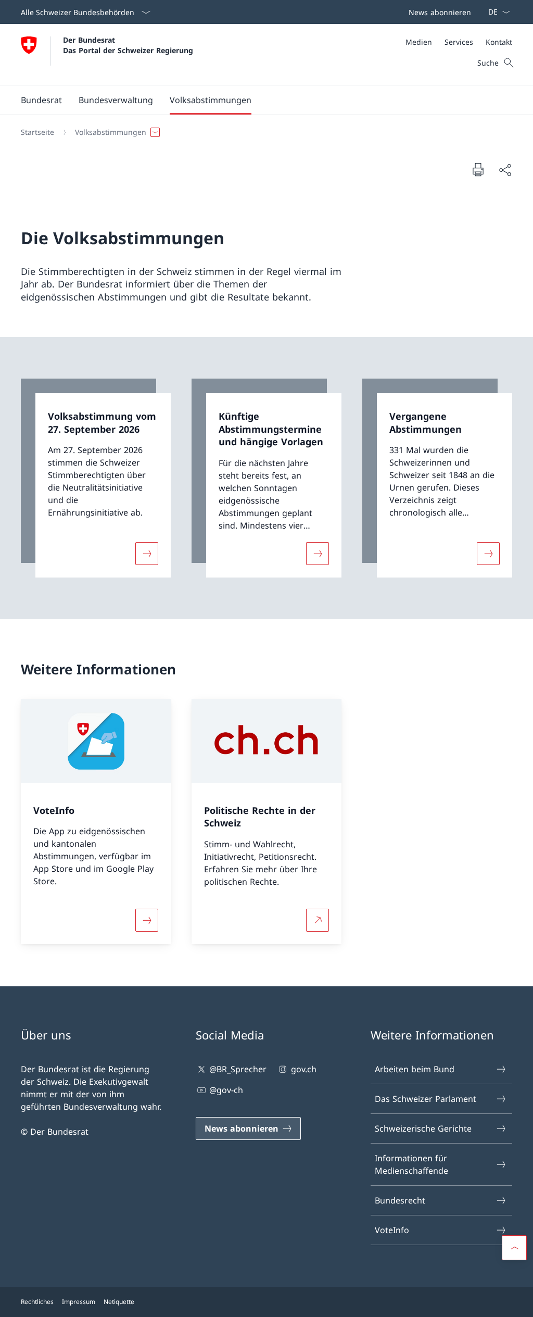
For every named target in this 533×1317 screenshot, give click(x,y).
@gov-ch (226, 1090)
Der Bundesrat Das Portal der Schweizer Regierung (128, 45)
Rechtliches (37, 1301)
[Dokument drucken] (477, 169)
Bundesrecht (400, 1200)
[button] (41, 100)
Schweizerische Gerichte (423, 1128)
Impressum (78, 1301)
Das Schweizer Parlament (425, 1099)
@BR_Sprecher (237, 1069)
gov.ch (303, 1069)
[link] (96, 478)
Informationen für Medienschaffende (411, 1164)
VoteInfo (392, 1230)
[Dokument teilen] (504, 170)
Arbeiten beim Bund (414, 1069)
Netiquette (119, 1301)
